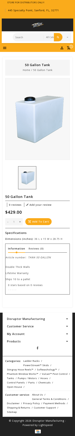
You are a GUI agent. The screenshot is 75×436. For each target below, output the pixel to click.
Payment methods (54, 403)
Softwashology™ (47, 369)
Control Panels (16, 382)
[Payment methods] (37, 431)
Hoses (44, 378)
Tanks (10, 378)
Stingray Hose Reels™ (20, 369)
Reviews (36, 248)
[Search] (58, 37)
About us (37, 394)
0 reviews (15, 204)
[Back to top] (68, 427)
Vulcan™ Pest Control (55, 373)
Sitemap (12, 412)
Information (16, 248)
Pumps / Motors (27, 378)
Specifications (16, 233)
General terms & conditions (49, 399)
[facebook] (37, 348)
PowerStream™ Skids (36, 365)
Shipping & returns (18, 407)
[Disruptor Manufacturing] (37, 25)
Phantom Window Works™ (22, 373)
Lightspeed (46, 425)
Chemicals (44, 382)
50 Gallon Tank (42, 70)
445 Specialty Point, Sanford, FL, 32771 (33, 10)
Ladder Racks (31, 360)
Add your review (40, 204)
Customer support (45, 407)
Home (26, 70)
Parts (31, 382)
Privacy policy (31, 403)
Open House (14, 386)
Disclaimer (13, 403)
